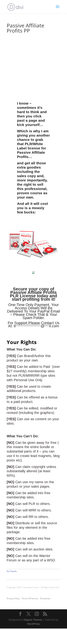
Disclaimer (45, 598)
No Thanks (12, 571)
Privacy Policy (13, 598)
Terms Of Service (30, 598)
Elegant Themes (33, 619)
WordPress (33, 623)
